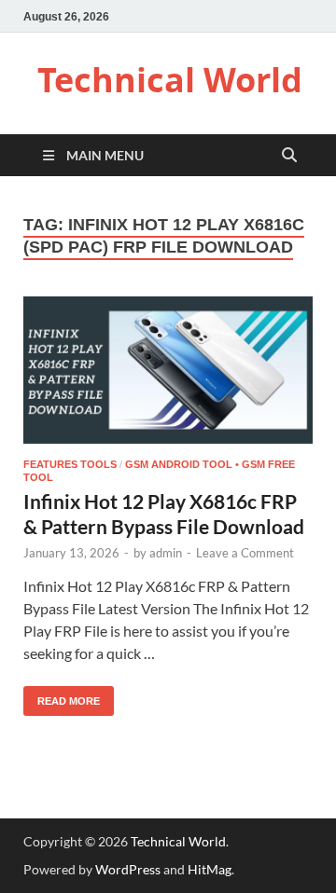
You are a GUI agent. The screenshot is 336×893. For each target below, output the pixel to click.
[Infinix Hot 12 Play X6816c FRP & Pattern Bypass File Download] (168, 370)
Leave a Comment (245, 552)
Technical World (169, 80)
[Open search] (289, 156)
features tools (70, 464)
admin (165, 552)
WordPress (128, 869)
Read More (61, 696)
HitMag (209, 869)
